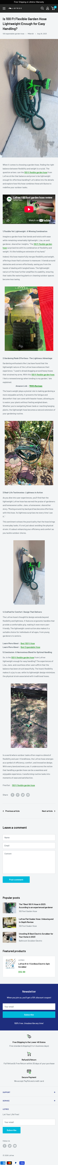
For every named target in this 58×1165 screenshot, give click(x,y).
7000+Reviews (35, 386)
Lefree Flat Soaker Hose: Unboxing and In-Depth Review (36, 920)
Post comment (16, 879)
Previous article (12, 811)
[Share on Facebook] (12, 795)
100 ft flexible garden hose (35, 172)
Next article (47, 811)
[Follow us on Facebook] (4, 1146)
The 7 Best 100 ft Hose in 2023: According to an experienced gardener (36, 906)
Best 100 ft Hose (28, 643)
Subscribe (29, 1014)
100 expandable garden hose (13, 34)
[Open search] (42, 8)
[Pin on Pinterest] (18, 795)
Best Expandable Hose (30, 647)
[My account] (47, 8)
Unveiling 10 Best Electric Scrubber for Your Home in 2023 (36, 935)
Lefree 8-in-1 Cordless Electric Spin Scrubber (34, 965)
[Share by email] (28, 795)
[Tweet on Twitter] (23, 795)
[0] (53, 8)
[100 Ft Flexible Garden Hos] (29, 318)
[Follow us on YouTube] (15, 1146)
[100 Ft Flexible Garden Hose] (29, 453)
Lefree (21, 960)
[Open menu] (4, 8)
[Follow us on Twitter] (10, 1146)
